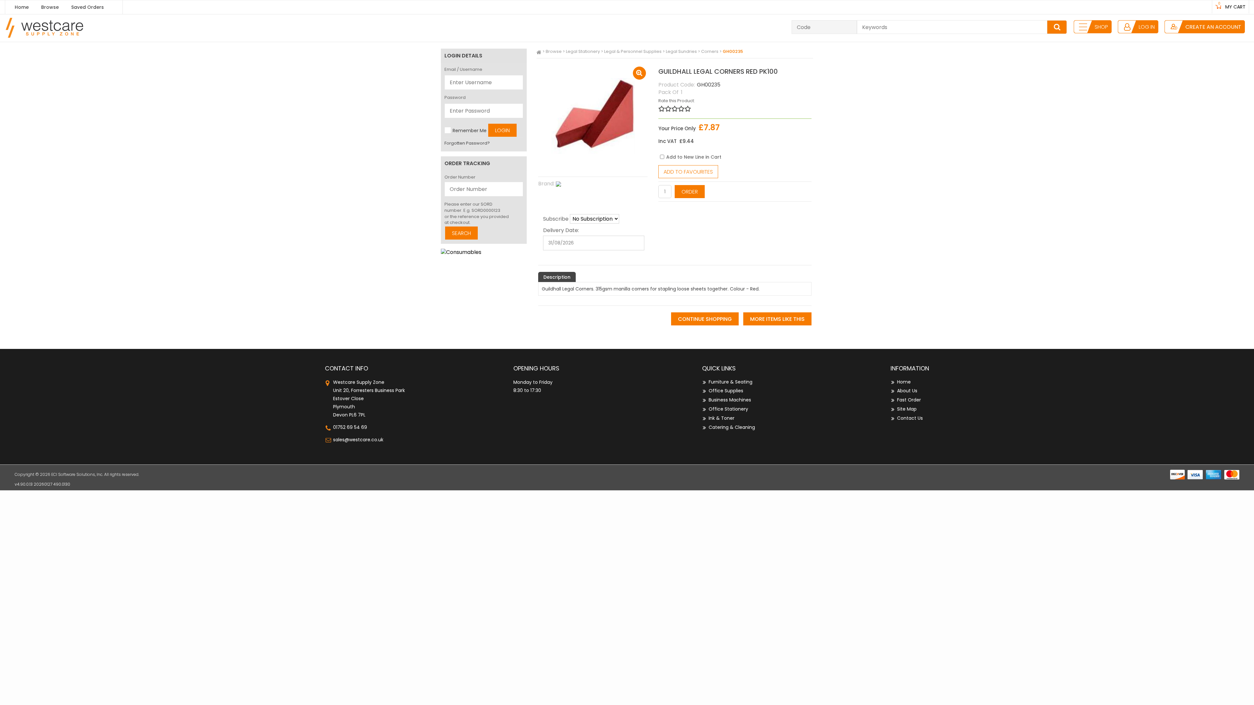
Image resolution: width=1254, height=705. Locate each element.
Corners (709, 51)
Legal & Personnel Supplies (633, 51)
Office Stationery (728, 409)
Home (22, 7)
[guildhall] (593, 184)
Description (557, 277)
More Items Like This (777, 319)
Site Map (907, 409)
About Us (907, 390)
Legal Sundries (681, 51)
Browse (50, 7)
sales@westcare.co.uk (358, 439)
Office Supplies (726, 390)
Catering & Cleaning (732, 427)
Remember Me (470, 130)
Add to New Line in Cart (693, 157)
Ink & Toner (721, 418)
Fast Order (909, 400)
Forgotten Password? (467, 143)
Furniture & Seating (730, 382)
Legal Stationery (583, 51)
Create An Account (1213, 27)
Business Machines (730, 400)
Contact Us (910, 418)
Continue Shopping (705, 319)
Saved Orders (87, 7)
